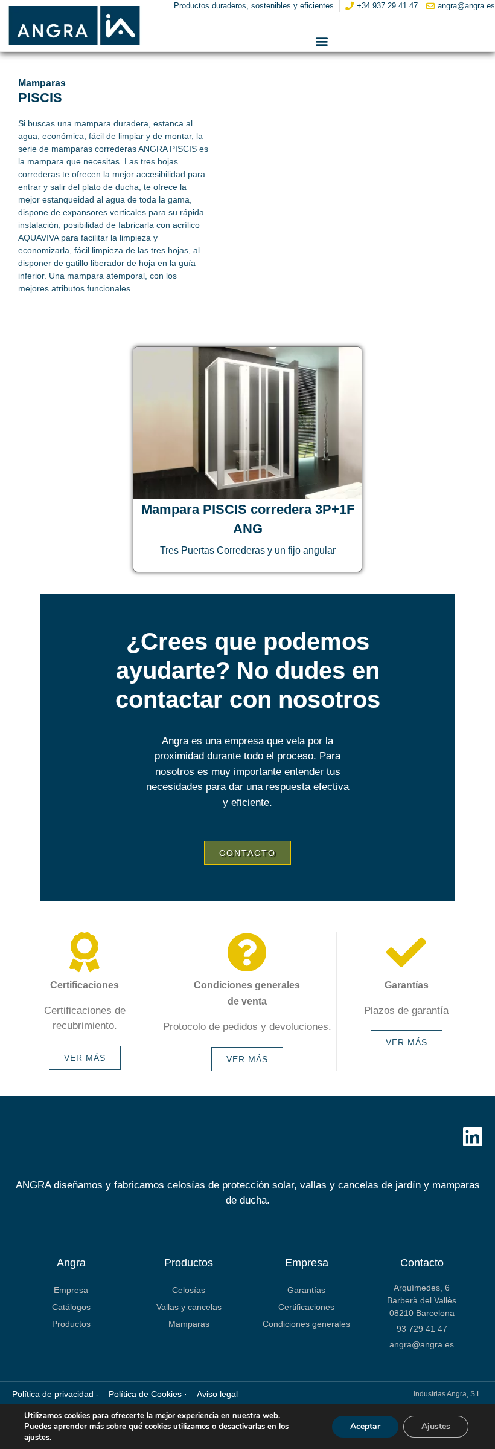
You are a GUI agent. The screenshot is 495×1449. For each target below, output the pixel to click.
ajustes (37, 1437)
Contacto (422, 1263)
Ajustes (435, 1426)
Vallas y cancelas (189, 1307)
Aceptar (365, 1426)
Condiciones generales (306, 1324)
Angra (71, 1263)
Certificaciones (306, 1307)
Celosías (188, 1290)
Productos (71, 1324)
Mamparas (188, 1324)
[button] (322, 41)
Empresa (71, 1290)
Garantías (306, 1290)
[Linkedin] (473, 1137)
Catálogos (71, 1307)
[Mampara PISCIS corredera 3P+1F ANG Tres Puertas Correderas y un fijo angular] (247, 423)
